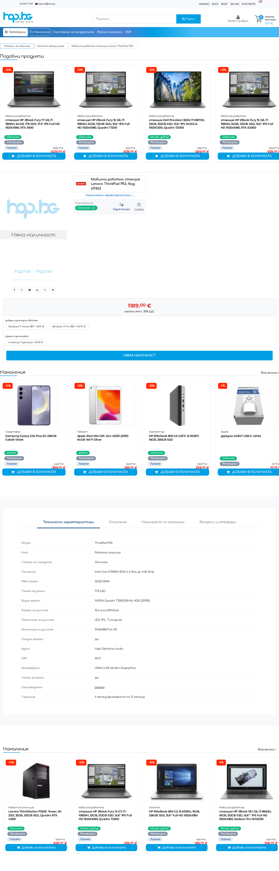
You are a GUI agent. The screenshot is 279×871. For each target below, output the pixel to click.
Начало (204, 4)
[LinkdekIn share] (37, 290)
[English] (260, 1)
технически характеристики (108, 195)
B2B (128, 32)
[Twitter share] (53, 290)
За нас (235, 4)
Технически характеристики (68, 522)
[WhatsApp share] (45, 290)
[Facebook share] (14, 290)
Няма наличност (139, 355)
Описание (118, 522)
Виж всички (269, 372)
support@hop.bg (46, 4)
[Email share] (30, 290)
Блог (215, 4)
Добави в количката (36, 156)
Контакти (249, 4)
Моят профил (238, 21)
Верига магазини (109, 32)
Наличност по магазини (163, 522)
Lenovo (100, 687)
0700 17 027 (27, 4)
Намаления (41, 32)
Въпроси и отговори (218, 522)
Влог (224, 4)
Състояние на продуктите (73, 32)
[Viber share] (22, 290)
